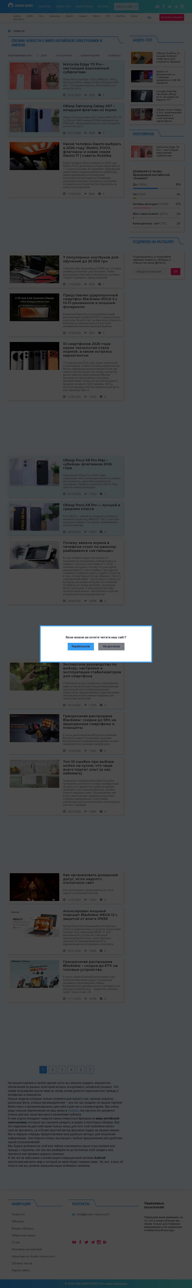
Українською (80, 646)
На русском (111, 646)
